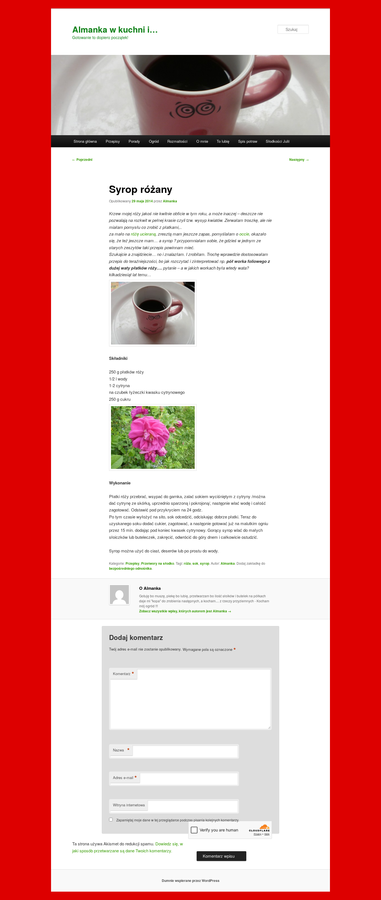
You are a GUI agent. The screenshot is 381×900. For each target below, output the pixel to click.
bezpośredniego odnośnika (130, 568)
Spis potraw (247, 141)
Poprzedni (82, 159)
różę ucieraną (143, 234)
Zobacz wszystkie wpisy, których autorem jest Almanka (185, 610)
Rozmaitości (177, 141)
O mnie (202, 141)
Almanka (170, 200)
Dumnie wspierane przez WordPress (191, 880)
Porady (134, 141)
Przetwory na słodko (157, 563)
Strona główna (85, 141)
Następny (299, 159)
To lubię (223, 141)
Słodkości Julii (278, 141)
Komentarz (123, 673)
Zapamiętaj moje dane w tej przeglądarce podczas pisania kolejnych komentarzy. (177, 819)
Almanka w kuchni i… (115, 29)
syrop (204, 563)
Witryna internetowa (129, 804)
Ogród (154, 141)
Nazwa (121, 750)
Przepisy (113, 141)
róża (187, 563)
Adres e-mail (125, 777)
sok (195, 563)
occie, (244, 234)
